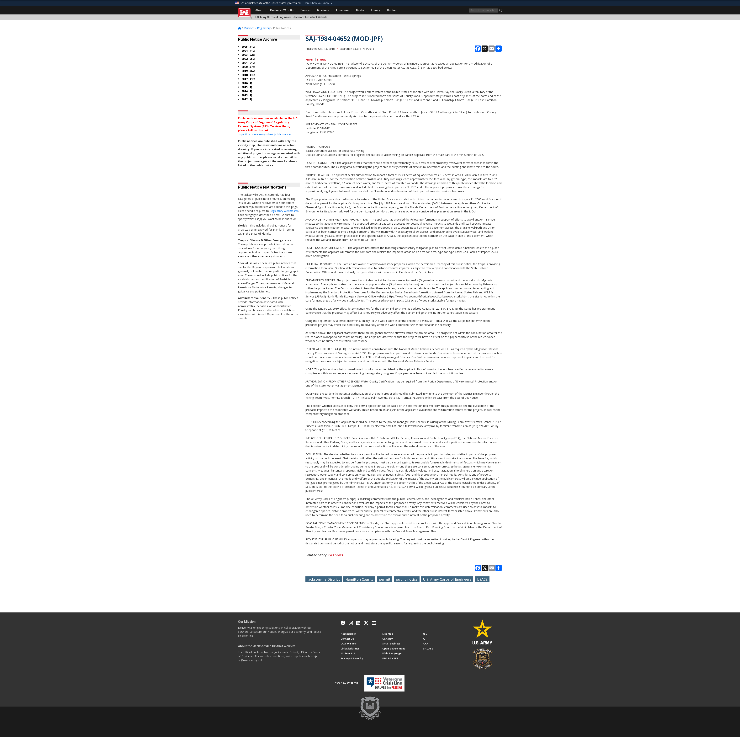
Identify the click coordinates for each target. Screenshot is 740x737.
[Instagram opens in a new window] (351, 622)
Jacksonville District (323, 579)
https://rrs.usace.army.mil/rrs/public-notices (265, 134)
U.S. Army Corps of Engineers (447, 579)
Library (376, 10)
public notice (407, 579)
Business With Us (282, 10)
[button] (318, 3)
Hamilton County (359, 579)
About (259, 10)
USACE (482, 579)
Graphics (335, 555)
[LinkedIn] (358, 622)
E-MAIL (321, 59)
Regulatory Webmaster (284, 211)
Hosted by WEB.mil (345, 683)
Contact (392, 10)
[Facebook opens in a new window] (343, 622)
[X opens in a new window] (366, 622)
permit (384, 579)
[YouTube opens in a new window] (374, 622)
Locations (343, 10)
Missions (323, 10)
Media (360, 10)
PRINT (309, 59)
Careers (305, 10)
